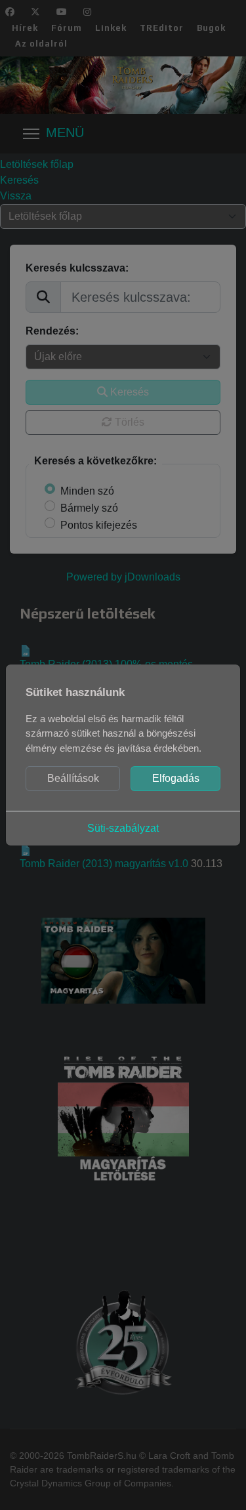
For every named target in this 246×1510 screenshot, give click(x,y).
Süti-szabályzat (123, 828)
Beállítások (73, 778)
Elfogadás (175, 778)
